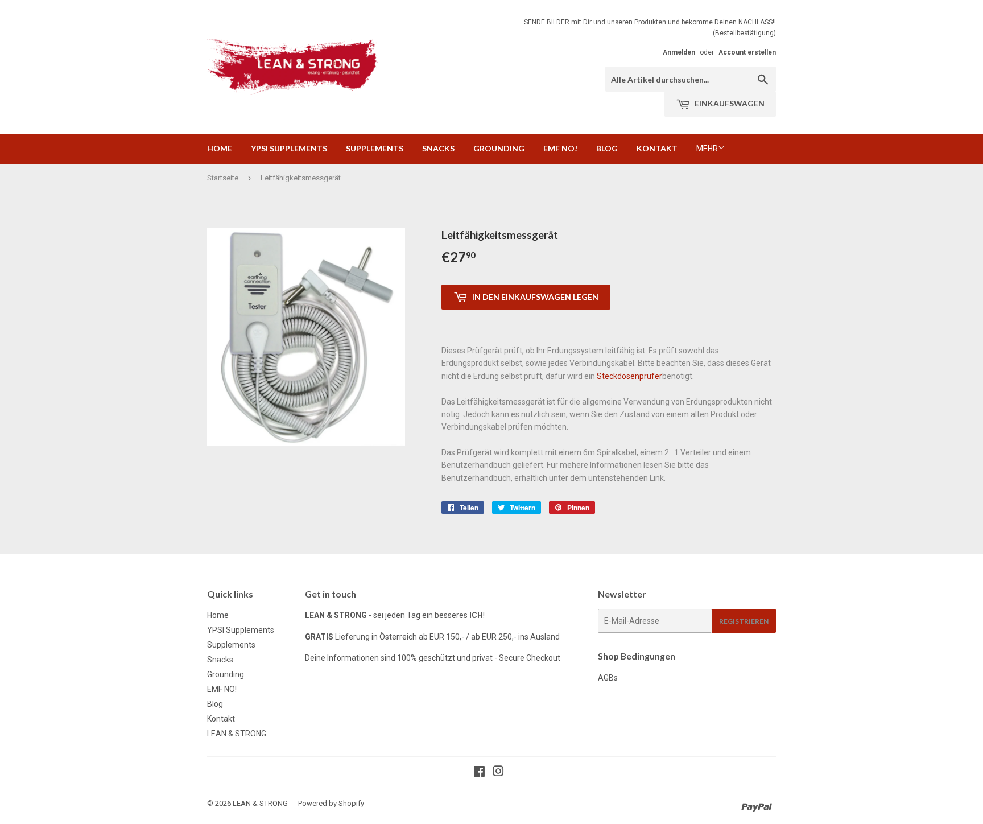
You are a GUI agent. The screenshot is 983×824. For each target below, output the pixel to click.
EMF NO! (560, 148)
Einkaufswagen (729, 103)
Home (219, 148)
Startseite (222, 178)
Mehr (707, 148)
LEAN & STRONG (236, 733)
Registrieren (744, 621)
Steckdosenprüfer (629, 376)
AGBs (608, 677)
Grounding (498, 148)
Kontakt (657, 148)
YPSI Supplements (289, 148)
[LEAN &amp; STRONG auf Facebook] (479, 772)
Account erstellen (747, 52)
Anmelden (679, 52)
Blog (607, 148)
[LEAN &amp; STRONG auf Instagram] (498, 772)
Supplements (374, 148)
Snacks (438, 148)
